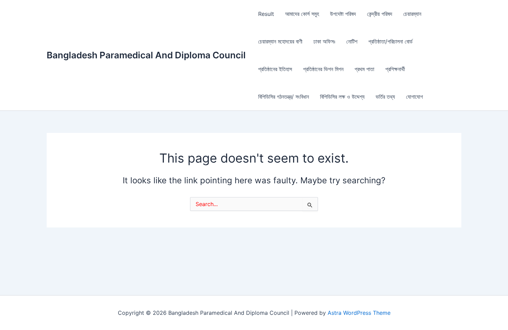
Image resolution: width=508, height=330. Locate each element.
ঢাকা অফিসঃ (324, 41)
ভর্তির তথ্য (385, 96)
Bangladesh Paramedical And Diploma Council (146, 55)
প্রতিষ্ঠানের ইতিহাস (275, 69)
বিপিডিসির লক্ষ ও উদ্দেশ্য (342, 96)
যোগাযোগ (414, 96)
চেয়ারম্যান (412, 13)
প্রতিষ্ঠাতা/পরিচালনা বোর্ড (390, 41)
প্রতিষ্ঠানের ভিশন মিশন (323, 69)
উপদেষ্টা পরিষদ (343, 13)
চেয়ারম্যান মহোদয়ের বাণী (280, 41)
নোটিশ (351, 41)
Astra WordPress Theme (359, 312)
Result (266, 13)
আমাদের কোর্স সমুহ (302, 13)
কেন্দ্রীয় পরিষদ (379, 13)
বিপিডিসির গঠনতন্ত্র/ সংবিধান (283, 96)
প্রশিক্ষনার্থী (395, 69)
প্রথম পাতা (364, 69)
